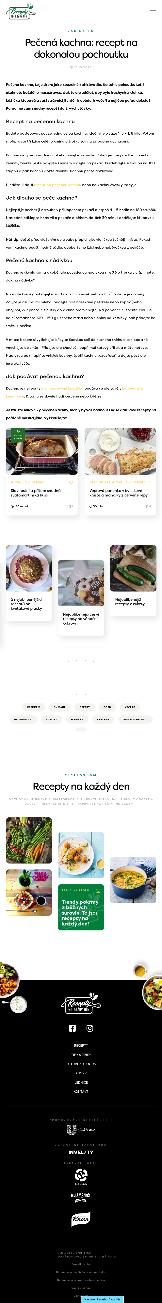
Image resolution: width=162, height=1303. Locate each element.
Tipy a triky (81, 1055)
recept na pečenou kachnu (57, 185)
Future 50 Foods (81, 1064)
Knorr (81, 1073)
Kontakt (81, 1092)
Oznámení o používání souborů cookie (81, 1272)
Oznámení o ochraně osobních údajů (81, 1280)
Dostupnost (81, 1295)
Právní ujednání (81, 1288)
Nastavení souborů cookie (102, 1299)
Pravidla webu (81, 1264)
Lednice (81, 1082)
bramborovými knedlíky (62, 388)
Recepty (81, 1045)
